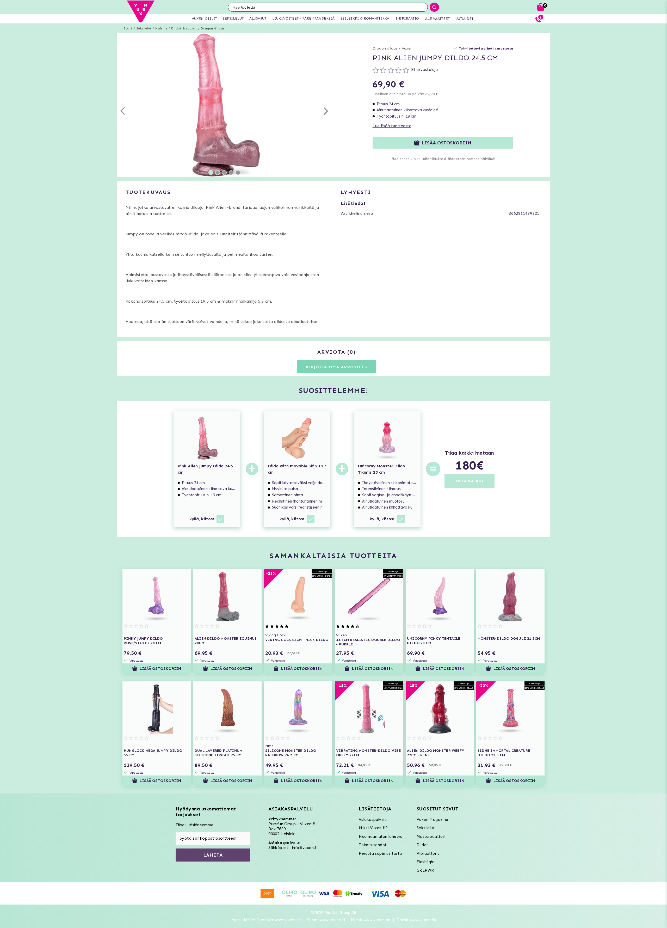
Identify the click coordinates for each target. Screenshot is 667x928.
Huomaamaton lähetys (380, 836)
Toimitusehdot (372, 844)
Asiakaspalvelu (373, 819)
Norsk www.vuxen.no (370, 920)
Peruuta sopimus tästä (380, 853)
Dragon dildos (212, 28)
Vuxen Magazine (432, 819)
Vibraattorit (428, 853)
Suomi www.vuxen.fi (326, 920)
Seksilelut (143, 28)
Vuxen (407, 48)
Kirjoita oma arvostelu (337, 366)
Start (128, 28)
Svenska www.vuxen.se (279, 920)
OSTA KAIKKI (469, 480)
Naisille (161, 28)
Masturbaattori (431, 836)
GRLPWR (425, 870)
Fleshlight (426, 861)
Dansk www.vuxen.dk (416, 920)
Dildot (422, 844)
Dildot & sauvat (184, 28)
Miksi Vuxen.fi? (373, 828)
